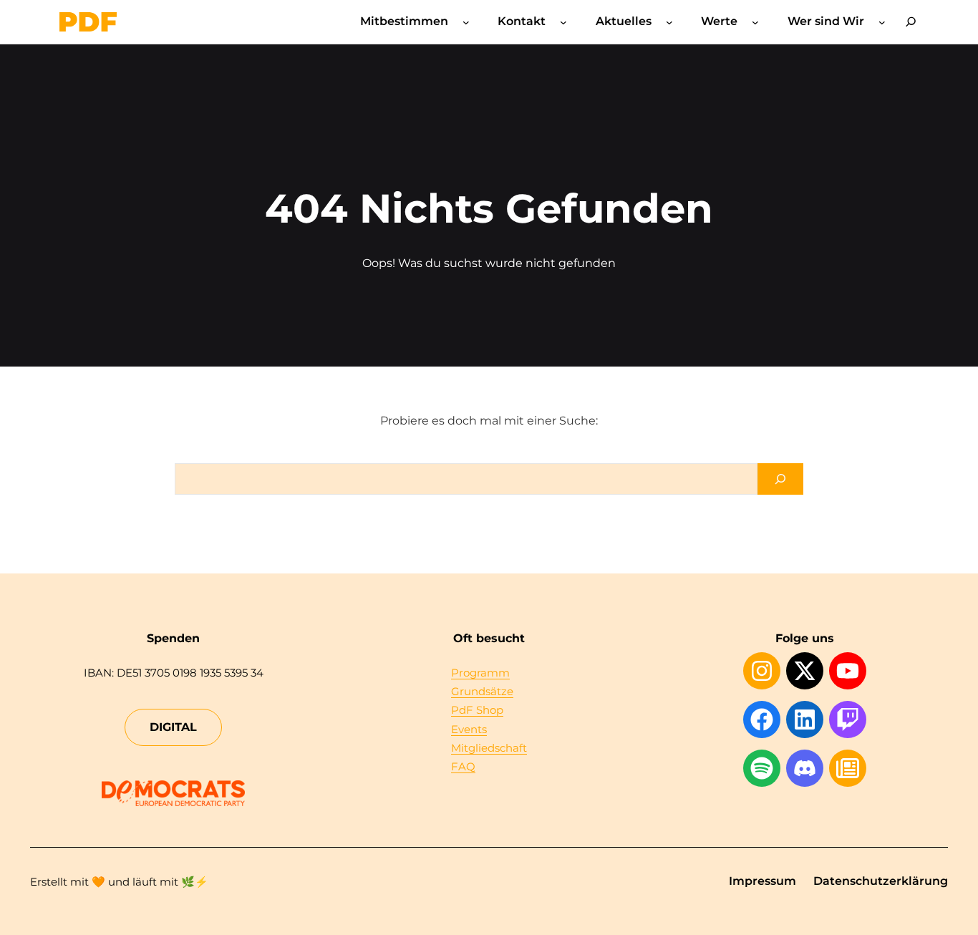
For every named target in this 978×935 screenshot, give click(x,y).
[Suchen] (780, 479)
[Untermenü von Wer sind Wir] (882, 22)
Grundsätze (482, 691)
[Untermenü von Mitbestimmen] (466, 22)
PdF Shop (477, 710)
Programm (480, 672)
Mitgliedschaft (489, 748)
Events (469, 729)
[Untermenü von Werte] (755, 22)
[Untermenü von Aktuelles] (669, 22)
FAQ (463, 766)
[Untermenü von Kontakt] (563, 22)
